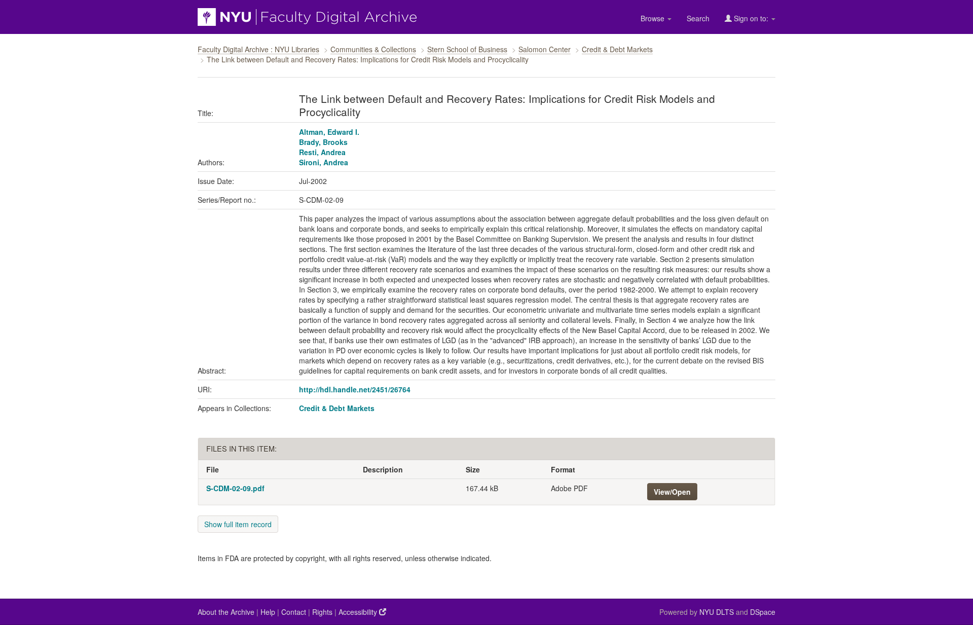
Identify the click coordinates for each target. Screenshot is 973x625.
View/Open (672, 492)
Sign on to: (751, 18)
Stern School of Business (467, 49)
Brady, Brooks (323, 142)
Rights (322, 612)
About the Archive (226, 612)
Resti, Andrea (322, 152)
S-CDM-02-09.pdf (235, 488)
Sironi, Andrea (323, 162)
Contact (293, 612)
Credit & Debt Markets (617, 49)
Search (698, 18)
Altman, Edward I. (329, 132)
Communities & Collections (373, 49)
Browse (653, 18)
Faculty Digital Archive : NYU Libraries (258, 49)
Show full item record (238, 524)
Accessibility (359, 612)
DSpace (762, 612)
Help (267, 612)
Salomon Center (544, 49)
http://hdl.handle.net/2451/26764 (354, 389)
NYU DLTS (716, 612)
